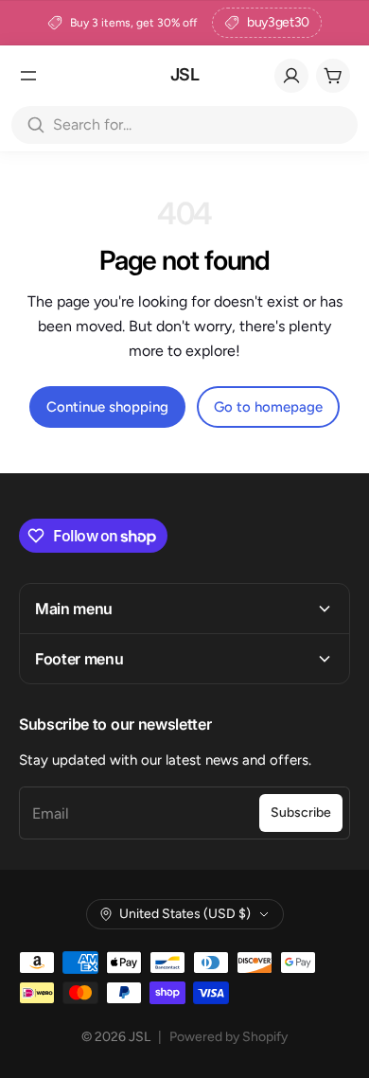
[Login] (291, 76)
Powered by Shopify (228, 1037)
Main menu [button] (74, 608)
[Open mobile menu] (28, 75)
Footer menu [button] (79, 658)
